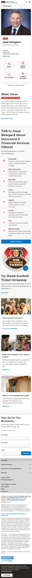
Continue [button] (6, 575)
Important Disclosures (16, 85)
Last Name (4, 442)
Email (3, 450)
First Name (4, 435)
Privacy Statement (6, 571)
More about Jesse (7, 118)
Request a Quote (16, 241)
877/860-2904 (14, 499)
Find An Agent (7, 6)
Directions (6, 56)
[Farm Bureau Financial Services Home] (9, 2)
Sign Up (26, 453)
